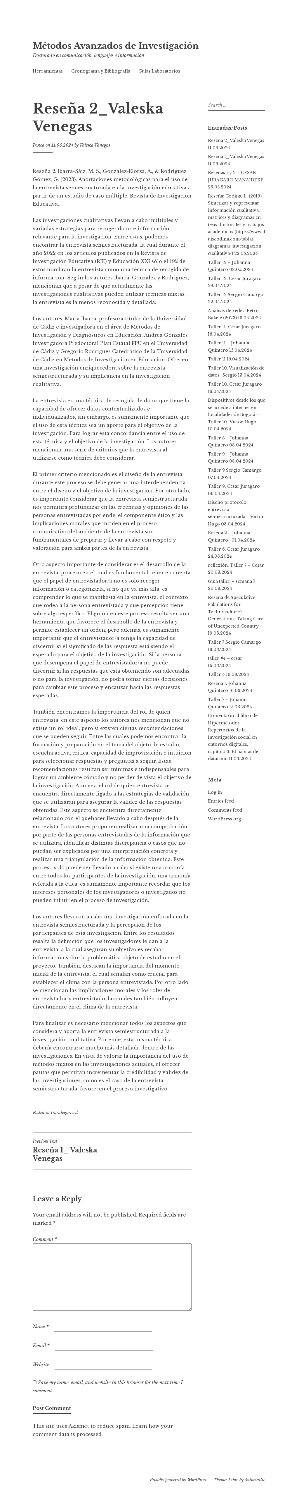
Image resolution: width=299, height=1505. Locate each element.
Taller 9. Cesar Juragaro (234, 486)
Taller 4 (216, 674)
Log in (215, 792)
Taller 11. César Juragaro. (235, 326)
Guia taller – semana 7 (231, 581)
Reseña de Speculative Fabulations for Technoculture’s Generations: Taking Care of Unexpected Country (235, 612)
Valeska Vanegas (95, 145)
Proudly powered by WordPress (178, 1479)
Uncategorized (64, 1112)
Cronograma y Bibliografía (100, 71)
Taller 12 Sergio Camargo (235, 294)
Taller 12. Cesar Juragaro (235, 278)
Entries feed (221, 801)
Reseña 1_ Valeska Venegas (65, 1151)
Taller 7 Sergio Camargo (234, 642)
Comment (45, 1239)
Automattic (254, 1479)
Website (41, 1364)
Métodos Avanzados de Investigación (116, 46)
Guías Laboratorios (159, 71)
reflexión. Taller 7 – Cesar (236, 565)
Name (41, 1326)
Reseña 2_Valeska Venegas (236, 140)
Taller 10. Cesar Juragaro (235, 384)
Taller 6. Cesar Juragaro (234, 549)
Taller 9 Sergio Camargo (235, 470)
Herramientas (48, 71)
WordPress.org (224, 819)
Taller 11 (217, 359)
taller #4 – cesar (225, 658)
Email (41, 1345)
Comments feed (225, 810)
